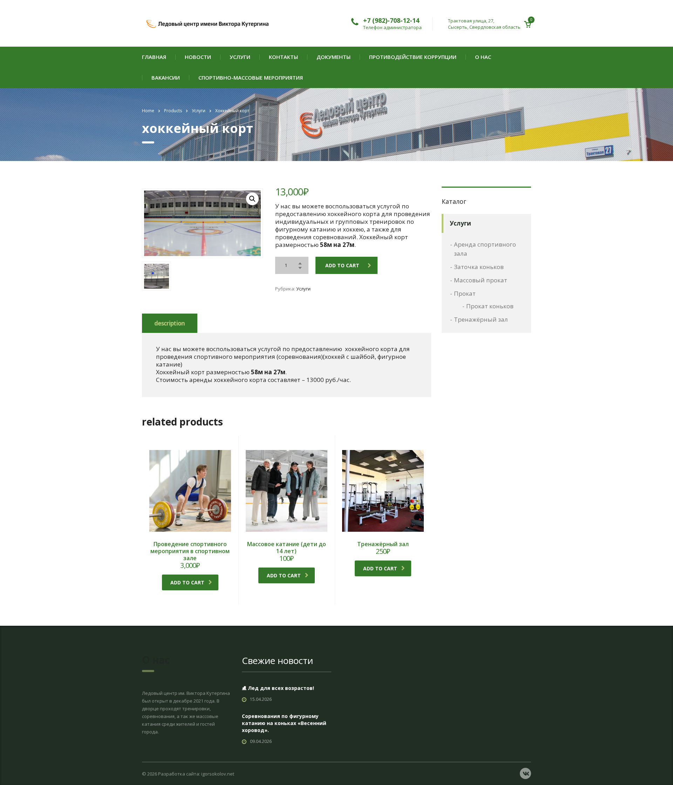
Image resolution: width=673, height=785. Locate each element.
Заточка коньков (479, 267)
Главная (154, 57)
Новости (198, 57)
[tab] (169, 323)
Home (148, 111)
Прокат (465, 293)
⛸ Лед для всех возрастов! (278, 688)
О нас (483, 57)
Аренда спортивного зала (485, 248)
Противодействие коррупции (412, 57)
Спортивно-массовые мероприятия (250, 77)
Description (169, 323)
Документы (334, 57)
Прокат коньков (490, 306)
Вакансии (165, 77)
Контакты (283, 57)
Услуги (240, 57)
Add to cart (342, 265)
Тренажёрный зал (481, 319)
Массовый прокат (480, 280)
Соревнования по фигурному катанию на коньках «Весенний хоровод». (284, 723)
